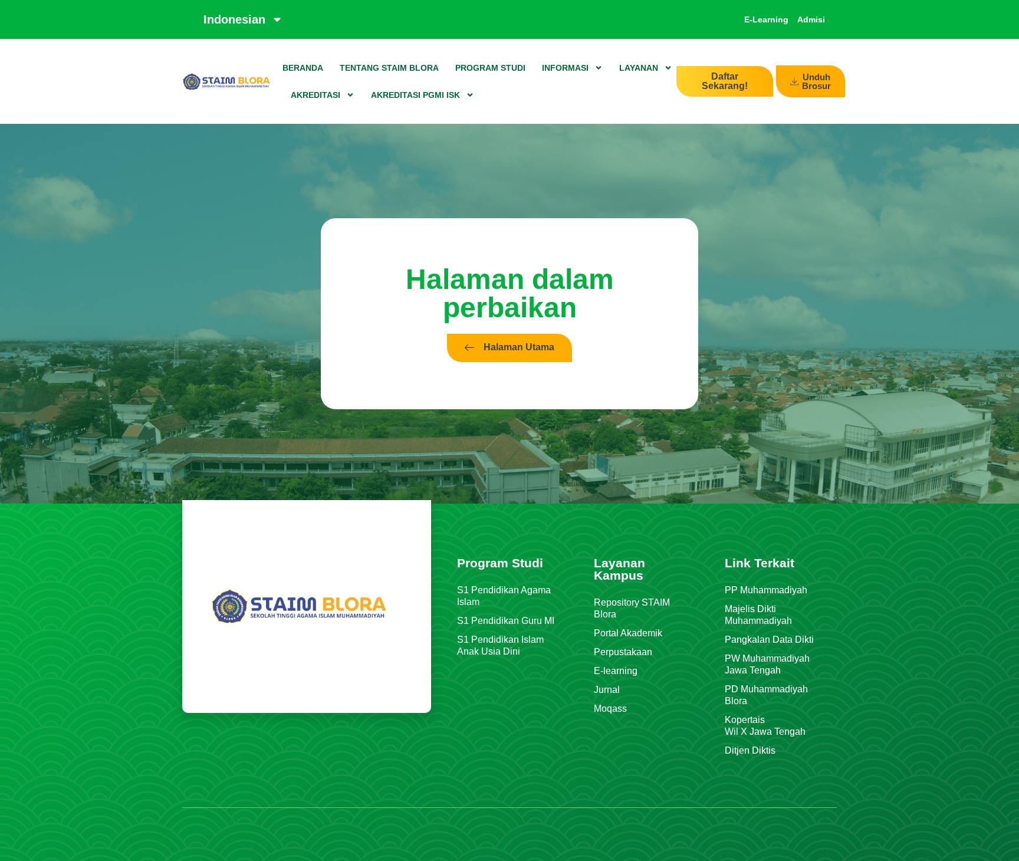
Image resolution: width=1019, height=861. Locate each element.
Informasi (565, 68)
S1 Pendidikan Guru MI (505, 621)
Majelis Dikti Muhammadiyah (758, 615)
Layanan (638, 68)
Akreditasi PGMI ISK (415, 95)
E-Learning (766, 19)
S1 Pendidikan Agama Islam (504, 596)
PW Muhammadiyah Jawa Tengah (767, 664)
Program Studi (490, 68)
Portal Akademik (628, 633)
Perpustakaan (623, 652)
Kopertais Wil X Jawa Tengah (765, 726)
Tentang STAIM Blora (389, 68)
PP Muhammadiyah (766, 590)
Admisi (811, 19)
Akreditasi (315, 95)
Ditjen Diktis (750, 750)
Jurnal (607, 690)
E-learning (615, 671)
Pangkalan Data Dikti (769, 640)
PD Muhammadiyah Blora (766, 695)
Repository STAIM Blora (632, 608)
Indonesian (234, 19)
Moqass (610, 709)
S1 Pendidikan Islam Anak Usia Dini (500, 645)
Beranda (302, 68)
